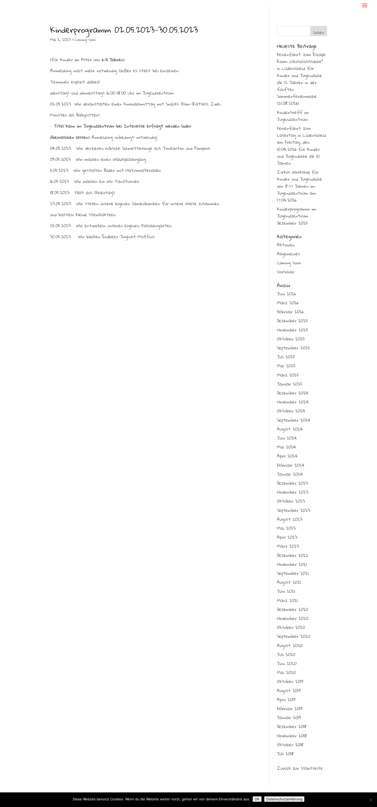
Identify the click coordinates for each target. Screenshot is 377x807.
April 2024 (287, 456)
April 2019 (286, 699)
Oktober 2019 (290, 681)
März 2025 (288, 375)
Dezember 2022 (292, 555)
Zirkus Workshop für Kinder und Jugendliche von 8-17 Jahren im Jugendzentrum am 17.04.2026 (299, 186)
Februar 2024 (290, 465)
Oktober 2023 (291, 501)
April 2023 (287, 537)
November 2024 (293, 402)
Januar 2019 (289, 717)
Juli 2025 (286, 357)
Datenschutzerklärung (284, 799)
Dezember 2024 (292, 393)
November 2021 (292, 564)
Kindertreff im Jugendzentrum (293, 115)
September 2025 (293, 348)
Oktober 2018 (290, 744)
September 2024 (293, 420)
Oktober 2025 (291, 339)
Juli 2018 (285, 753)
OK (257, 799)
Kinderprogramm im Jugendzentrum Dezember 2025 (296, 216)
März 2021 (287, 600)
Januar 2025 (289, 384)
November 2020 (292, 618)
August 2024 (290, 429)
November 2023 (292, 492)
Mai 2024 (286, 447)
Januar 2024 (290, 474)
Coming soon (85, 39)
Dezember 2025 (292, 320)
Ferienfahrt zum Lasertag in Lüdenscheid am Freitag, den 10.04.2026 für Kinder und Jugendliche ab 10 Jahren (301, 145)
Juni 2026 (286, 293)
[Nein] (370, 799)
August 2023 (289, 519)
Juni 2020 (286, 663)
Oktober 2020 (291, 627)
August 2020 (289, 645)
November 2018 (292, 735)
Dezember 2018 (291, 726)
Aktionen (286, 245)
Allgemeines (288, 254)
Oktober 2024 (291, 411)
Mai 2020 (286, 672)
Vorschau (285, 271)
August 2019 (289, 690)
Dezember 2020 (292, 609)
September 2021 (293, 573)
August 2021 (289, 582)
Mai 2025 (286, 365)
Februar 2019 (289, 708)
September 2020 (293, 636)
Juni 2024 (287, 438)
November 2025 (292, 330)
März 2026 (288, 302)
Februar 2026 (290, 311)
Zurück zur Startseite (300, 768)
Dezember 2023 (292, 483)
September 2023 (293, 510)
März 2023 (288, 546)
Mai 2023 (286, 528)
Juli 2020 (286, 654)
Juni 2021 (286, 591)
